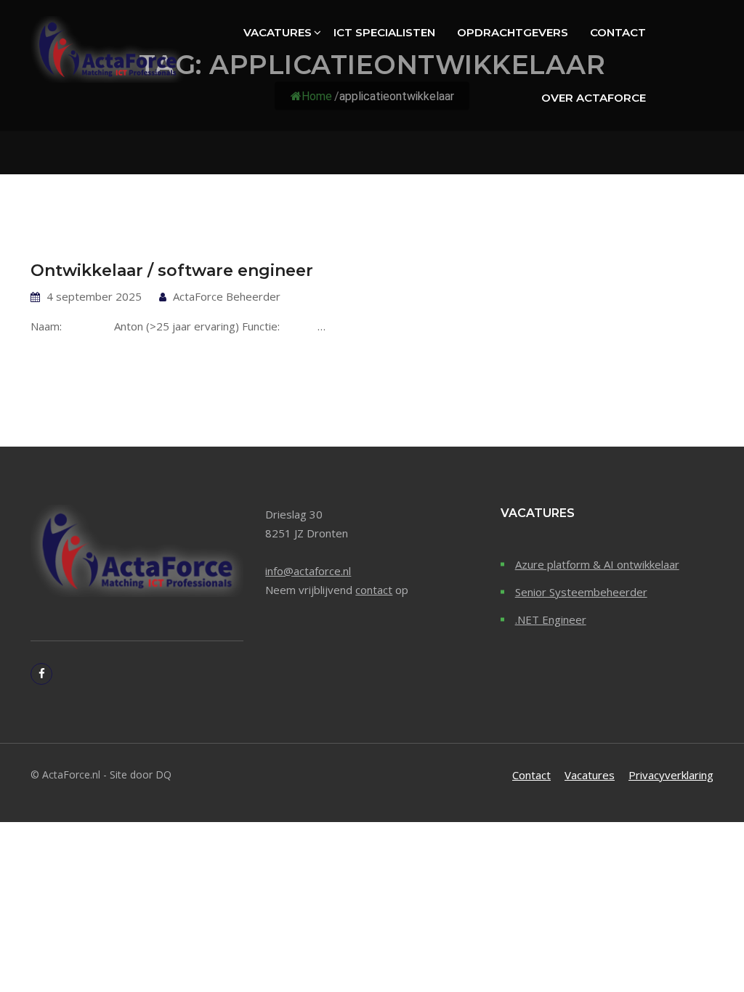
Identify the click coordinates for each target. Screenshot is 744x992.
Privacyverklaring (670, 775)
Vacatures (277, 32)
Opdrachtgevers (512, 32)
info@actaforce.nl (308, 571)
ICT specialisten (384, 32)
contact (373, 589)
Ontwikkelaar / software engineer (172, 270)
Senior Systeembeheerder (581, 592)
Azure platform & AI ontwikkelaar (597, 564)
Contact (618, 32)
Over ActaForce (593, 98)
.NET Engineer (550, 619)
